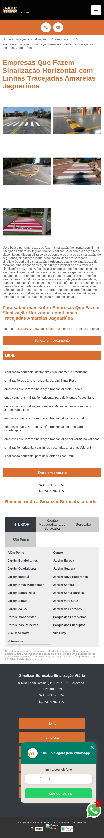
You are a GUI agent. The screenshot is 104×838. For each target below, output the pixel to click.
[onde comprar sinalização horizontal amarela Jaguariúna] (27, 171)
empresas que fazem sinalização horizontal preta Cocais (43, 389)
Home (52, 723)
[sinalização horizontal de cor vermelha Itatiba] (27, 222)
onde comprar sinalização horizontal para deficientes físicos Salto (49, 397)
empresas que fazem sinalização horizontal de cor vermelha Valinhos (51, 439)
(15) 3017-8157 (29, 329)
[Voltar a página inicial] (16, 10)
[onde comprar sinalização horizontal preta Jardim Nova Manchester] (77, 120)
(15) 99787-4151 (54, 491)
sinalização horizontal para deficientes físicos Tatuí (39, 456)
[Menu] (96, 10)
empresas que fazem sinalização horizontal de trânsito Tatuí (45, 418)
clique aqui (52, 329)
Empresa (52, 737)
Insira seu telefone (58, 770)
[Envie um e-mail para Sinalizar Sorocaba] (58, 27)
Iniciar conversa (58, 793)
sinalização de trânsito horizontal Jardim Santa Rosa (40, 380)
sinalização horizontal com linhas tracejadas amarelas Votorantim (49, 447)
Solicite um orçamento (52, 340)
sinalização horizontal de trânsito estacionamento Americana (46, 372)
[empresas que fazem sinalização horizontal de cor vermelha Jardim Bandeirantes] (77, 171)
